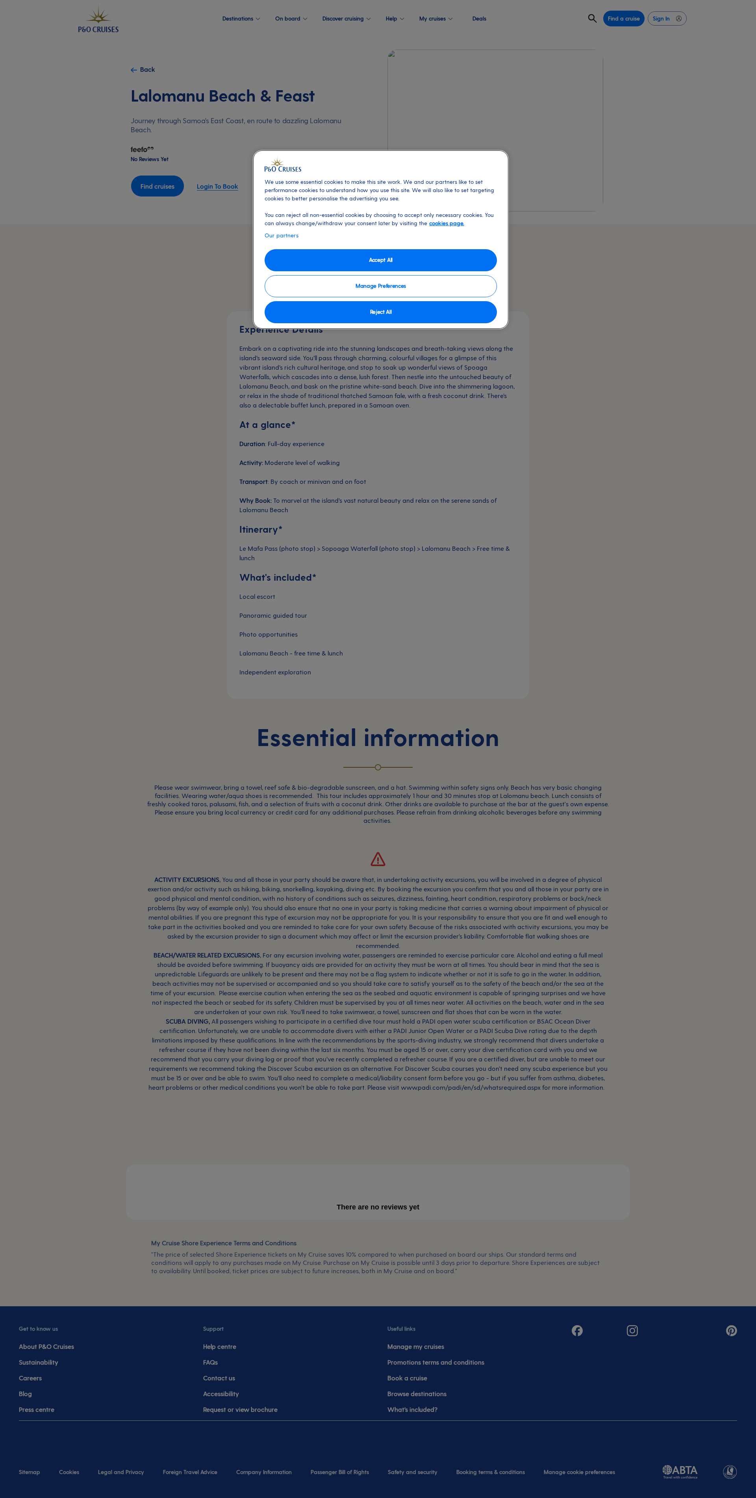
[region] (381, 239)
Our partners (281, 235)
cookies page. (446, 223)
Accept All (381, 259)
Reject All (381, 311)
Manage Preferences (381, 285)
